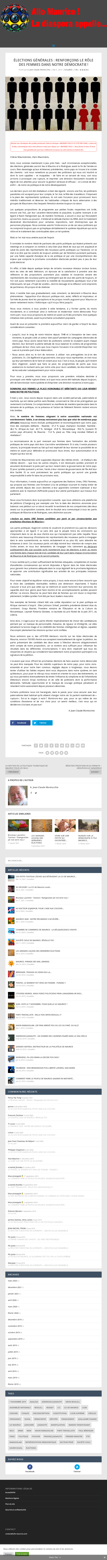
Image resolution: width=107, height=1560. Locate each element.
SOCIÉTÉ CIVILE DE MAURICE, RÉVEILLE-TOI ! (35, 940)
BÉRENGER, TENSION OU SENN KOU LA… (34, 972)
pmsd (12, 1436)
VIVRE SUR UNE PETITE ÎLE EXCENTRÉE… (62, 838)
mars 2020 (12, 1306)
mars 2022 (12, 1280)
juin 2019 (12, 1358)
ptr (88, 1436)
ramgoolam (16, 1442)
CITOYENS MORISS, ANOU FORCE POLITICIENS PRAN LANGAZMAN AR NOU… (49, 993)
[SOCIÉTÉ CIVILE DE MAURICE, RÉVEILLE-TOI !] (11, 942)
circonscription (41, 1413)
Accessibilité (10, 1492)
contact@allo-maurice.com (16, 1534)
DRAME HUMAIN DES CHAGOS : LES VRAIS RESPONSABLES (35, 1239)
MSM (29, 1430)
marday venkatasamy (79, 1425)
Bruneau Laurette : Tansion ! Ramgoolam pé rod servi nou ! (18, 837)
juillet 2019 (13, 1352)
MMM (20, 1430)
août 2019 (12, 1345)
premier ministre (74, 1436)
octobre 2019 (14, 1332)
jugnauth (42, 1425)
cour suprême (77, 1413)
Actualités (68, 69)
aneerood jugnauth (52, 1401)
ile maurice (15, 1425)
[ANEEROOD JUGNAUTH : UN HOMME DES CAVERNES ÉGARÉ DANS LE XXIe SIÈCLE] (11, 1037)
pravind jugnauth (53, 1436)
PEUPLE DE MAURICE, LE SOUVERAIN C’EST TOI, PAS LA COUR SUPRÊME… (41, 1256)
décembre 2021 (15, 1287)
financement (67, 1419)
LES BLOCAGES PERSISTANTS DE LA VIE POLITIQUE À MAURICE (37, 1222)
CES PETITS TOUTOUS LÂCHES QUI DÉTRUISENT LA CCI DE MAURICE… (46, 876)
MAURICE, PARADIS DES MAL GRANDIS (32, 961)
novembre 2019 (15, 1326)
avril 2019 (12, 1371)
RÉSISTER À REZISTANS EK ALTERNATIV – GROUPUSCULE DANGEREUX (39, 1230)
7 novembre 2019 (18, 1401)
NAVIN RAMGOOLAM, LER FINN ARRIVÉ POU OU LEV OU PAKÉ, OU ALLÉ (47, 1025)
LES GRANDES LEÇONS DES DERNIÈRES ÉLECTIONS (37, 839)
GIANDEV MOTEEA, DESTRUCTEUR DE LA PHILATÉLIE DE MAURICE (44, 1046)
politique (23, 1436)
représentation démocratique (40, 1442)
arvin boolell (73, 1401)
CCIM (84, 1407)
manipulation (58, 1425)
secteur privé (66, 1442)
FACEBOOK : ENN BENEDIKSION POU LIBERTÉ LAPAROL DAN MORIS (45, 1068)
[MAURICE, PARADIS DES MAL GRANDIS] (11, 963)
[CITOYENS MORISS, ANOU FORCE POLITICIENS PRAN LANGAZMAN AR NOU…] (11, 995)
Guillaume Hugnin (87, 1419)
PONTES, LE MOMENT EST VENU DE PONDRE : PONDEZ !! (41, 983)
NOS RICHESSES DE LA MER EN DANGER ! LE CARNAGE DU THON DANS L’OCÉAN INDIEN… (48, 1196)
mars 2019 (12, 1377)
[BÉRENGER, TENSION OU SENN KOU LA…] (11, 974)
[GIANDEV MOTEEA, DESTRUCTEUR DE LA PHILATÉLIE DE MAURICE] (11, 1048)
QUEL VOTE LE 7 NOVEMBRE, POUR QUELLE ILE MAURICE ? (41, 1004)
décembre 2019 (15, 1319)
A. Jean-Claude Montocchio (38, 69)
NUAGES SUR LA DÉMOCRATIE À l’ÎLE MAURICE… (87, 838)
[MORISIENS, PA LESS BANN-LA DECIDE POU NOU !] (11, 1059)
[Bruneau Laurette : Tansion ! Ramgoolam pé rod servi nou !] (18, 825)
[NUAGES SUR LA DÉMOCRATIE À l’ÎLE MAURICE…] (88, 825)
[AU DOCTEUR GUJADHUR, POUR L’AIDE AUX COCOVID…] (11, 910)
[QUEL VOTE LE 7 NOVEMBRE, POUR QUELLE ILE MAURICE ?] (11, 1006)
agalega (34, 1401)
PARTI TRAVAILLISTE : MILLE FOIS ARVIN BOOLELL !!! (38, 1014)
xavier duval (16, 1448)
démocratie (40, 1419)
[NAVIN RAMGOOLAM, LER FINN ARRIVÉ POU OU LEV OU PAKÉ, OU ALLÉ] (11, 1027)
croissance (15, 1419)
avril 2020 (12, 1300)
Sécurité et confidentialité (15, 1510)
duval (28, 1419)
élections (31, 1448)
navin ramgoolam (44, 1430)
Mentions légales (12, 1498)
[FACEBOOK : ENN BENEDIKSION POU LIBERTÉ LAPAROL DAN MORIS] (11, 1069)
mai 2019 (12, 1364)
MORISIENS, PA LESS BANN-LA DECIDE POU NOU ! (37, 1057)
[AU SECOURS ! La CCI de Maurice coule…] (11, 889)
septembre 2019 (15, 1339)
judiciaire (29, 1425)
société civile (83, 1442)
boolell (38, 1407)
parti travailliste (66, 1430)
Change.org (29, 503)
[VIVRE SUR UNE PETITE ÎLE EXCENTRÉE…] (65, 825)
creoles (92, 1413)
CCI (58, 1407)
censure (14, 1413)
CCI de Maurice (71, 1407)
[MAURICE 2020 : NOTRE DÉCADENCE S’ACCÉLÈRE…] (11, 921)
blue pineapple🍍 (15, 1176)
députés (54, 1419)
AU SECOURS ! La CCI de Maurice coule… (33, 887)
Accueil (13, 1143)
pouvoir (36, 1436)
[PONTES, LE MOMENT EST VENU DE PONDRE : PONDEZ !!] (11, 984)
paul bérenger (86, 1430)
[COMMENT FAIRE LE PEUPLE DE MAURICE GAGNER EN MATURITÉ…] (11, 1080)
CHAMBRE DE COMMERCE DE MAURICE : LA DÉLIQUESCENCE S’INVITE (46, 929)
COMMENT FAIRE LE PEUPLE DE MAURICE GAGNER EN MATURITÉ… (45, 1078)
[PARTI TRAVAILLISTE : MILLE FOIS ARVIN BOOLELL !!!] (11, 1016)
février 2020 (13, 1313)
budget (50, 1407)
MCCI (12, 1430)
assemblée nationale (20, 1407)
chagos (25, 1413)
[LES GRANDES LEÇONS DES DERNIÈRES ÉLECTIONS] (41, 825)
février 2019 (13, 1384)
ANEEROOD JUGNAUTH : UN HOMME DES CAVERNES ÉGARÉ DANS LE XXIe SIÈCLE (51, 1036)
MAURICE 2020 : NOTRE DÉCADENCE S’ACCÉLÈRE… (38, 919)
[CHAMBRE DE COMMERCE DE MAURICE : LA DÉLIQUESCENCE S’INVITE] (11, 931)
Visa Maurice (13, 1158)
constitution (60, 1413)
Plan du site (10, 1504)
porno (10, 1106)
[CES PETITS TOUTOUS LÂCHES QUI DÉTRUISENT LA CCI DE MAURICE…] (11, 878)
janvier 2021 (13, 1293)
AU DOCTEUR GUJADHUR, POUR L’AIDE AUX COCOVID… (40, 908)
